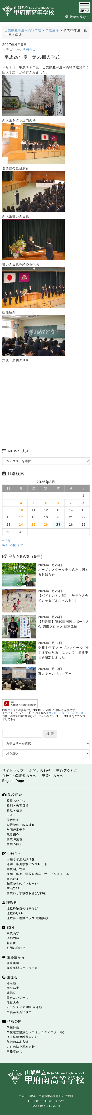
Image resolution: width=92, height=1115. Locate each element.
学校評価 (13, 1027)
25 (33, 524)
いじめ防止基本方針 (21, 1046)
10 (21, 510)
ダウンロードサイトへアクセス (64, 713)
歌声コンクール (18, 997)
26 (46, 524)
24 (21, 524)
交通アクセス (67, 770)
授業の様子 (14, 844)
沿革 (10, 815)
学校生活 (29, 49)
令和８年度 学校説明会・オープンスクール (38, 874)
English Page (13, 781)
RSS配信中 (14, 545)
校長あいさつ (16, 800)
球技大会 (13, 1002)
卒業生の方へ (52, 775)
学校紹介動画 (16, 869)
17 (21, 517)
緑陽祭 (11, 992)
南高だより (14, 878)
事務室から (14, 1051)
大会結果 (13, 988)
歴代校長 (13, 820)
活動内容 (13, 938)
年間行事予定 (16, 829)
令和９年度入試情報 (21, 859)
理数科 (11, 902)
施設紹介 (13, 834)
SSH (9, 927)
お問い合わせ (40, 770)
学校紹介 (14, 795)
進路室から (15, 957)
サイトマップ (13, 770)
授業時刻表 (14, 839)
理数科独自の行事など (22, 908)
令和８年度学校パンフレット (27, 864)
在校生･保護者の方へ (19, 775)
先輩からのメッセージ (22, 883)
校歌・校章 (14, 810)
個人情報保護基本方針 (22, 1037)
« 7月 (6, 540)
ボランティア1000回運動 (24, 1007)
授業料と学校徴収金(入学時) (26, 893)
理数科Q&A (15, 913)
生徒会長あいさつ (19, 1012)
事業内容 (13, 933)
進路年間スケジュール (22, 968)
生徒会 (12, 977)
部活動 (11, 983)
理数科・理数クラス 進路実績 (27, 918)
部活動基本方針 (18, 1041)
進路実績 (13, 963)
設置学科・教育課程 (21, 825)
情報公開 (14, 1021)
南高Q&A (13, 888)
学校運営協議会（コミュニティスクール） (36, 1032)
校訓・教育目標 (18, 805)
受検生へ (14, 853)
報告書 (11, 943)
